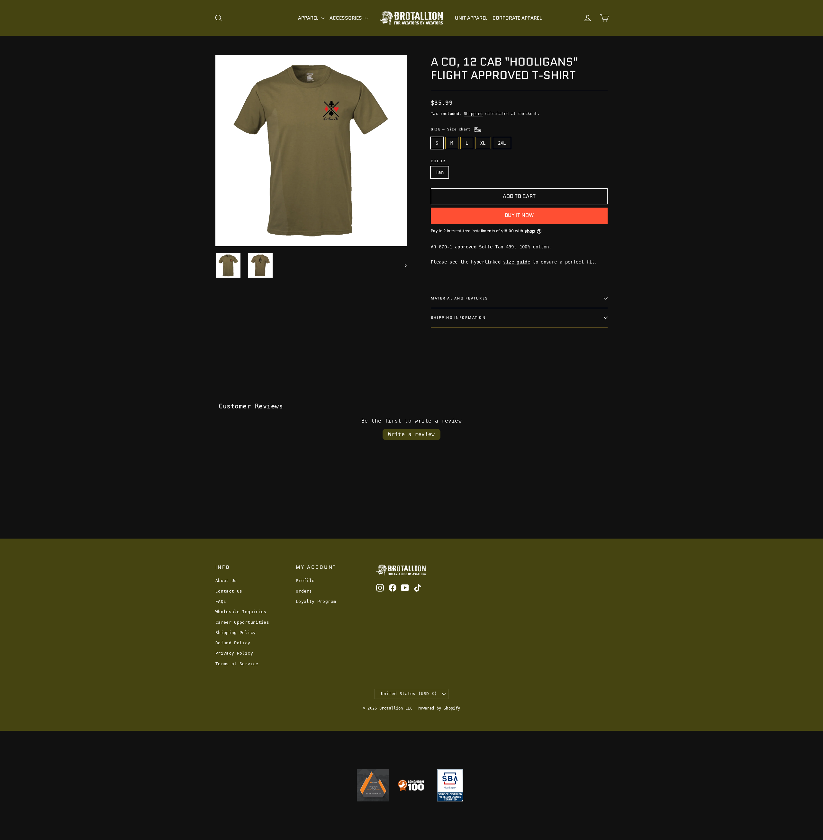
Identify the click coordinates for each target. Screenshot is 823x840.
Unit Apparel (471, 18)
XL (483, 143)
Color (438, 161)
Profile (305, 580)
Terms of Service (236, 663)
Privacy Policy (234, 653)
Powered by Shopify (439, 708)
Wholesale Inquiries (241, 611)
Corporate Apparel (517, 18)
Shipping (473, 114)
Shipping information (458, 317)
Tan (440, 172)
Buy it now (519, 215)
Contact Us (228, 591)
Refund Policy (232, 642)
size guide (516, 261)
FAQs (220, 601)
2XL (502, 143)
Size (452, 129)
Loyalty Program (316, 601)
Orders (304, 591)
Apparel (309, 18)
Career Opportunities (242, 622)
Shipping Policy (235, 632)
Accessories (346, 18)
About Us (226, 580)
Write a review (411, 434)
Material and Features (459, 298)
